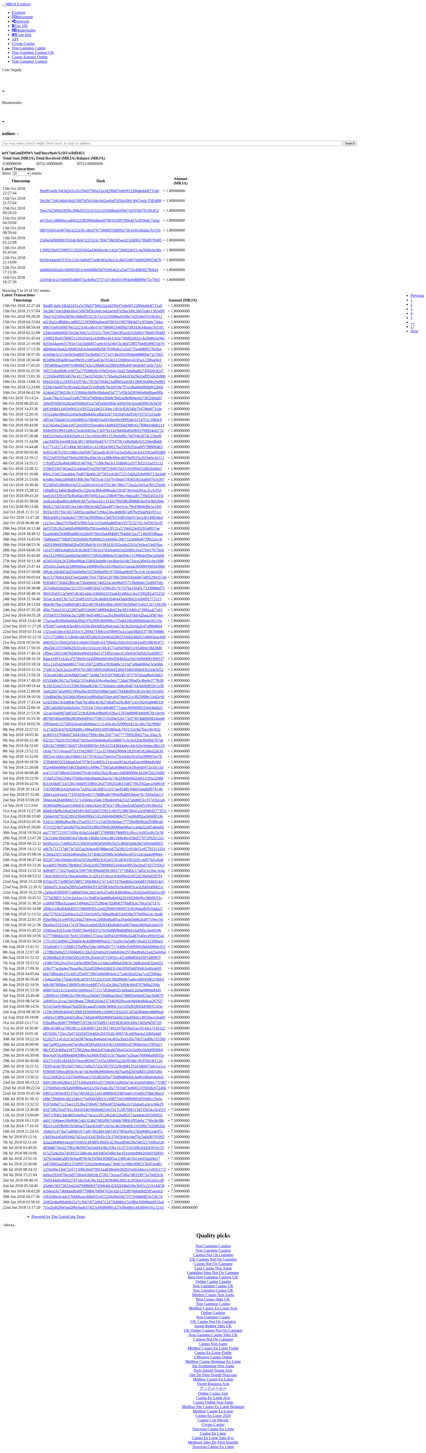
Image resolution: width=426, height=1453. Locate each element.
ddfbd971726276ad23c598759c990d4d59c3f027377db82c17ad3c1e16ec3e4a (104, 870)
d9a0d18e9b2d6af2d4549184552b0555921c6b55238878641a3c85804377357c (105, 811)
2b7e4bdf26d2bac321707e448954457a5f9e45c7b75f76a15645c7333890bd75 (104, 588)
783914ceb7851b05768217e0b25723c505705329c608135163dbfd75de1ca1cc (104, 1066)
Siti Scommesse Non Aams (213, 1366)
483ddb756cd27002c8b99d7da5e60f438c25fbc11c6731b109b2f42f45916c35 (103, 1148)
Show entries (22, 173)
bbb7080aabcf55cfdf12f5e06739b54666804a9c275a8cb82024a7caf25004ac (102, 974)
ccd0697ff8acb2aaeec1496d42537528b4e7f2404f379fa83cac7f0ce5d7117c (101, 903)
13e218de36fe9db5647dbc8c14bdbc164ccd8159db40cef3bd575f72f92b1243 (103, 838)
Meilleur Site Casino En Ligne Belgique (213, 1407)
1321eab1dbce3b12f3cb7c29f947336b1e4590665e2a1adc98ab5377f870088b (103, 631)
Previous (417, 295)
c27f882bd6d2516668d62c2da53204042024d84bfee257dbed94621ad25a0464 (104, 952)
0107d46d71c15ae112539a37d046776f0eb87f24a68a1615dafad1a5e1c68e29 (103, 1104)
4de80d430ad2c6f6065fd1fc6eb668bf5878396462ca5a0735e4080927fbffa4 (99, 270)
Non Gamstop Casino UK (213, 1286)
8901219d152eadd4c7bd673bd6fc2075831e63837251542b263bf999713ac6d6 (104, 474)
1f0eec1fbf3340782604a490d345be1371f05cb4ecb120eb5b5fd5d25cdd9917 (103, 653)
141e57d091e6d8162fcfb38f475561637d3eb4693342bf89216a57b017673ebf (103, 550)
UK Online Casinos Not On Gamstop (213, 1330)
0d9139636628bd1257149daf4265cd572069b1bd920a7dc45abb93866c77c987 (105, 1082)
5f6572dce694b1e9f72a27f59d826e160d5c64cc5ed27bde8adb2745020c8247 (103, 371)
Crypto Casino (23, 43)
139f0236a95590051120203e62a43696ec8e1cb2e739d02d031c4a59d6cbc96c (101, 250)
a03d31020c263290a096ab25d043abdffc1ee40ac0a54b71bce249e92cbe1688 (103, 561)
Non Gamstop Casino (29, 48)
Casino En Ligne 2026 (213, 1415)
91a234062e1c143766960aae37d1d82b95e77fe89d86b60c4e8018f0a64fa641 (103, 1077)
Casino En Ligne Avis (213, 1398)
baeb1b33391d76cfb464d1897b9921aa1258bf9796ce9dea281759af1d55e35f (103, 496)
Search (350, 143)
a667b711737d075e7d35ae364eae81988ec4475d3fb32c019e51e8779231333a (104, 849)
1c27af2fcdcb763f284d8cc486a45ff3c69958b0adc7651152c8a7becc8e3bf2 (101, 729)
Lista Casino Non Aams (213, 1268)
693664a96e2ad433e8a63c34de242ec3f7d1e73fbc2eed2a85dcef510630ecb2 (102, 805)
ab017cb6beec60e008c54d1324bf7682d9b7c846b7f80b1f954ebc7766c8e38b (103, 1120)
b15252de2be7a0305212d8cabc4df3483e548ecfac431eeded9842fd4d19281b (103, 1153)
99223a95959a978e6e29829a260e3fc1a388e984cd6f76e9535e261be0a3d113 (103, 458)
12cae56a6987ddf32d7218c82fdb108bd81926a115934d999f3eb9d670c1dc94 (103, 713)
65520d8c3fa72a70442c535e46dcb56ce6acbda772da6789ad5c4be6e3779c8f (103, 680)
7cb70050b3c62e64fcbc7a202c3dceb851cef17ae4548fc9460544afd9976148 (102, 789)
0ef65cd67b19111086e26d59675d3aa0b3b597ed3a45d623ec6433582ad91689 (104, 452)
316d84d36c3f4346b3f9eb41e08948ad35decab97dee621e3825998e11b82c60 (103, 697)
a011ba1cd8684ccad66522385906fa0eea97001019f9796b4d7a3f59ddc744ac (100, 220)
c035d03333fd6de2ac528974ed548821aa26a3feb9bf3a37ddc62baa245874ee (103, 615)
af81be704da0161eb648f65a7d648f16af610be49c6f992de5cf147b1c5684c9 (102, 420)
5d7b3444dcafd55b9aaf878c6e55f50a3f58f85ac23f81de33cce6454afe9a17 (101, 1158)
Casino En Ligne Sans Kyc (213, 1438)
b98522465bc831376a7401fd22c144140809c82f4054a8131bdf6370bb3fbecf (103, 1093)
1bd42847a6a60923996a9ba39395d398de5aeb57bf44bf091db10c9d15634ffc (103, 691)
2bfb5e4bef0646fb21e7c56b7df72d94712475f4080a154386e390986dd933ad (103, 1202)
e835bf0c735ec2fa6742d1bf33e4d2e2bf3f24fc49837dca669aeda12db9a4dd (102, 1033)
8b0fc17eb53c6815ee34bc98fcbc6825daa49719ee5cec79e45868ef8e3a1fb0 (102, 507)
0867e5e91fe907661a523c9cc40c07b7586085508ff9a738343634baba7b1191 (100, 230)
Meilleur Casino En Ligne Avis (213, 1308)
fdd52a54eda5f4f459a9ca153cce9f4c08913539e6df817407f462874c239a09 (102, 436)
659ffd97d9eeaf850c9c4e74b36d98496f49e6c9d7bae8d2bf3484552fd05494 (102, 1072)
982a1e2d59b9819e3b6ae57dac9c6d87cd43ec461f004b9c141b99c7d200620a (104, 1126)
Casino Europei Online (30, 57)
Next (414, 331)
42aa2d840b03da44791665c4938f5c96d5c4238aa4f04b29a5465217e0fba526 (103, 1142)
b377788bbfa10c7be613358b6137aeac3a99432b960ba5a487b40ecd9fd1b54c (103, 936)
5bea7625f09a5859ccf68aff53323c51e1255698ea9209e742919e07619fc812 (99, 210)
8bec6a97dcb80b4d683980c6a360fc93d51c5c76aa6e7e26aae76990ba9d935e (103, 1055)
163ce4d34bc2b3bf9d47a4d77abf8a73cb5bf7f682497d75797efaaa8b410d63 (103, 675)
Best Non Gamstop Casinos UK (213, 1277)
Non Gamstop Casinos (29, 61)
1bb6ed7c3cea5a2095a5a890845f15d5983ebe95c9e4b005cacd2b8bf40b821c (103, 887)
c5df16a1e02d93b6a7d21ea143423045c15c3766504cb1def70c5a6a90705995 (103, 1137)
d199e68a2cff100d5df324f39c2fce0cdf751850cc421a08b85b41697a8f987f (101, 957)
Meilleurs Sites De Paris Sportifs (213, 1442)
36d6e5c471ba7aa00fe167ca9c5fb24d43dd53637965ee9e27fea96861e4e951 (103, 1131)
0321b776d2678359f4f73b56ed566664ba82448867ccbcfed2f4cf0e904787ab (103, 740)
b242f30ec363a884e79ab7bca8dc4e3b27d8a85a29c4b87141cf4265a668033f (103, 702)
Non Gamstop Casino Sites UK (213, 1335)
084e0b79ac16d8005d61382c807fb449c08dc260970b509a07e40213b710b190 (104, 604)
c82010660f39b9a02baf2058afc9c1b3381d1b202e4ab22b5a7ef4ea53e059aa (102, 545)
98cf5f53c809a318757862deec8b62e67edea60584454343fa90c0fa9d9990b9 (103, 1050)
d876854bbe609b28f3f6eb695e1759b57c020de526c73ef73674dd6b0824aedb (104, 718)
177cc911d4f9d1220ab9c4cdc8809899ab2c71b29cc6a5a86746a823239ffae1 (103, 941)
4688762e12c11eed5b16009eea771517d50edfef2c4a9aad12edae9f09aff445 (102, 990)
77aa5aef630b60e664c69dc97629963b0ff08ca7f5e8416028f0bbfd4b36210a (102, 621)
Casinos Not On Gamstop (213, 1255)
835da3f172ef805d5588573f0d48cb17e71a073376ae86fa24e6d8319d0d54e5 (103, 881)
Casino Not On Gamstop (213, 1264)
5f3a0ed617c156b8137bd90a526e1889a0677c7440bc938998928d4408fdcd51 (104, 947)
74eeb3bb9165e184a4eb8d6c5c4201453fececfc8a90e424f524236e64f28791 (102, 876)
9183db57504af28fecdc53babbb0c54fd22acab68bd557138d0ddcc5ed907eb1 (103, 583)
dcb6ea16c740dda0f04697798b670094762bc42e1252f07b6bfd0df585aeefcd (103, 1191)
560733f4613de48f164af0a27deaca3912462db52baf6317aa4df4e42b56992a (102, 1115)
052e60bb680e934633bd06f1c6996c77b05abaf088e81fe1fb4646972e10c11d (103, 767)
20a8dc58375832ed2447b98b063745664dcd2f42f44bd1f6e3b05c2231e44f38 (103, 1186)
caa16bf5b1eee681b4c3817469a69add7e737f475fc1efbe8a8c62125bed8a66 (102, 441)
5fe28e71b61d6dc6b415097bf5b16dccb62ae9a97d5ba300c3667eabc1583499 (100, 201)
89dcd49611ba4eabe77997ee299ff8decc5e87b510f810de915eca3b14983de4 (103, 517)
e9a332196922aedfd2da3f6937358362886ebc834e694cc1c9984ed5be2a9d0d (103, 555)
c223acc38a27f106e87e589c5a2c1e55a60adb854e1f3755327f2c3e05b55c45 (103, 523)
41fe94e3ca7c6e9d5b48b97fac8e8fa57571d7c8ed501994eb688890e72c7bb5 (100, 280)
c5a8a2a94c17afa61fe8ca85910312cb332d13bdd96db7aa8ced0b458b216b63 (103, 979)
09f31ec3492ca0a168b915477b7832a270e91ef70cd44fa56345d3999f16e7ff (102, 756)
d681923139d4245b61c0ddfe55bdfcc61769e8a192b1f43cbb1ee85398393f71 (103, 642)
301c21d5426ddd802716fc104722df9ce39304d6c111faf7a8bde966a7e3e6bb (103, 664)
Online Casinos (213, 1313)
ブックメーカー (213, 1388)
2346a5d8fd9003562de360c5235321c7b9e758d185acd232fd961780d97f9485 (101, 240)
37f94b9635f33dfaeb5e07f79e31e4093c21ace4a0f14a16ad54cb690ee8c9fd (102, 762)
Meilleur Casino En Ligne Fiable (213, 1348)
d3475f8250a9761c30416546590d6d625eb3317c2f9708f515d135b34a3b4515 (104, 1110)
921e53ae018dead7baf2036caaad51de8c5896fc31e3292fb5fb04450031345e (102, 1006)
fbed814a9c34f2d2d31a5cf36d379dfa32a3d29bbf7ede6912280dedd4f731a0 (99, 191)
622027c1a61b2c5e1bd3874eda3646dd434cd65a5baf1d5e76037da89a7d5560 (104, 1039)
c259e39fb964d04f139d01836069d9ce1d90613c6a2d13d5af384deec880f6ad (103, 1012)
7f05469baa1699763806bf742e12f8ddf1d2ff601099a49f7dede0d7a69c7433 (102, 365)
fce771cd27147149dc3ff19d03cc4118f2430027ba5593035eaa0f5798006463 (103, 447)
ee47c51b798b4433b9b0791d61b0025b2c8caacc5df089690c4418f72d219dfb (103, 773)
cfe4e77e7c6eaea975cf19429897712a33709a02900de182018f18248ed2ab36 (103, 751)
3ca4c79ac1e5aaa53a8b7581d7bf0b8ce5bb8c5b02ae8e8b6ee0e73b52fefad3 (102, 398)
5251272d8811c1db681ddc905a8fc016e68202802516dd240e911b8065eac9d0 (104, 637)
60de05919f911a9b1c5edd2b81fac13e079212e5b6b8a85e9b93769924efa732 (103, 430)
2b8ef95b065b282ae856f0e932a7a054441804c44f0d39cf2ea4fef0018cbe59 (102, 403)
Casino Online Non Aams (213, 1402)
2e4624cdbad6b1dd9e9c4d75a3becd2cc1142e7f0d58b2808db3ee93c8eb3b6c (103, 501)
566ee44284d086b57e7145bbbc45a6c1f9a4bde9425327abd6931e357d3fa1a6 (104, 800)
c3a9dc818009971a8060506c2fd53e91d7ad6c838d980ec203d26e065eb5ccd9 (104, 892)
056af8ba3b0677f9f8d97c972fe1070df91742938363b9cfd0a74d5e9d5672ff (102, 1023)
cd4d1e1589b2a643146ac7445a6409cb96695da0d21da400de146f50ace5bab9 (104, 1017)
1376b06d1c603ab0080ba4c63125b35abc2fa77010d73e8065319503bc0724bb (104, 1088)
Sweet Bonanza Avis (213, 1384)
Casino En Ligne (213, 1433)
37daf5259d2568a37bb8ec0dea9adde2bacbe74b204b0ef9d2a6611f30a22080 (103, 778)
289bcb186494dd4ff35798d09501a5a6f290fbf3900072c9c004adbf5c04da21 (103, 909)
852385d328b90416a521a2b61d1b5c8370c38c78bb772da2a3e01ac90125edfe (104, 485)
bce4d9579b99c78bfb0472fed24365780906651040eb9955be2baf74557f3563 (103, 865)
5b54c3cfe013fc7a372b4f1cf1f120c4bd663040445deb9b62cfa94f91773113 (102, 599)
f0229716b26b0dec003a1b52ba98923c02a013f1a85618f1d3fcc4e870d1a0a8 (103, 860)
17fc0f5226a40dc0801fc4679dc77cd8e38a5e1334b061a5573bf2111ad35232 (103, 463)
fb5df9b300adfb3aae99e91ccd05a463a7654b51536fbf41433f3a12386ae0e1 (102, 360)
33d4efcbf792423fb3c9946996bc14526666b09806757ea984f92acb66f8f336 (103, 816)
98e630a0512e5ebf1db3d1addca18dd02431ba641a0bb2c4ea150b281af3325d (103, 593)
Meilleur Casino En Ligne (213, 1379)
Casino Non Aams (213, 1344)
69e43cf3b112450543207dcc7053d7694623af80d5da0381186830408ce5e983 (104, 382)
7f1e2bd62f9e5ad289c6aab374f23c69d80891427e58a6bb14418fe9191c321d (103, 1207)
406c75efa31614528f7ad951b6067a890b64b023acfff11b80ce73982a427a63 (102, 610)
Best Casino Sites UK (213, 1299)
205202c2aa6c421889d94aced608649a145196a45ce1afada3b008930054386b (104, 566)
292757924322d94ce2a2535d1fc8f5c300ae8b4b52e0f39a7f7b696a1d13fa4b (103, 914)
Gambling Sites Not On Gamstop (213, 1273)
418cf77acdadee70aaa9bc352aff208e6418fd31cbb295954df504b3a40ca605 (102, 968)
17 (412, 326)
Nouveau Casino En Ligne (213, 1429)
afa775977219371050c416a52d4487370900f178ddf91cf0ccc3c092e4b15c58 (103, 832)
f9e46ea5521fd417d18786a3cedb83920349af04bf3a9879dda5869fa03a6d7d (103, 925)
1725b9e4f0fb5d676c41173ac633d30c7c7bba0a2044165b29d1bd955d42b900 (104, 376)
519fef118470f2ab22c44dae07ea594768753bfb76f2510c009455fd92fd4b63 (102, 468)
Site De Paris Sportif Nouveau (213, 1375)
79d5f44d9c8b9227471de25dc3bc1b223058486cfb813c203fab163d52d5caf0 (103, 1180)
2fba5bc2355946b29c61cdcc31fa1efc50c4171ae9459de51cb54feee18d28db (102, 648)
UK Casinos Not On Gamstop (213, 1259)
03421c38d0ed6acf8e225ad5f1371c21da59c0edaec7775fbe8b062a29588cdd (103, 822)
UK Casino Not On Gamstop (213, 1321)
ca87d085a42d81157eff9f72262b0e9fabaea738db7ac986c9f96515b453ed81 (102, 1164)
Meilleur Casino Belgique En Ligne (213, 1361)
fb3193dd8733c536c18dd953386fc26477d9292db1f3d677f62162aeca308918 (103, 784)
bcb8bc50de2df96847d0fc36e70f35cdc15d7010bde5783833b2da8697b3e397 (103, 479)
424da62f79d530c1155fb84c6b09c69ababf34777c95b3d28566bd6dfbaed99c (103, 392)
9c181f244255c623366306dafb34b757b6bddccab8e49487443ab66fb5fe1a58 (103, 686)
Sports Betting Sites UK (213, 1326)
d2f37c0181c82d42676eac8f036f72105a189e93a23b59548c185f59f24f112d (102, 1061)
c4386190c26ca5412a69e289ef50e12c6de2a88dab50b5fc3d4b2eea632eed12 (103, 963)
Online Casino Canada (213, 1281)
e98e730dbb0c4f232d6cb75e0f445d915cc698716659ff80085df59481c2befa (102, 1099)
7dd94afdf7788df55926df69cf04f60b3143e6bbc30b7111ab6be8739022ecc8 (102, 539)
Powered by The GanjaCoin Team (58, 1216)
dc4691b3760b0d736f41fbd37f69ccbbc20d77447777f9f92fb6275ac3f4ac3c (102, 735)
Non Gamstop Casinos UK (33, 52)
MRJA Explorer (18, 4)
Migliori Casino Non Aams (213, 1295)
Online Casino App (213, 1393)
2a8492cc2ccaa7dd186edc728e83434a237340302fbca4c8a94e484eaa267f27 (103, 1001)
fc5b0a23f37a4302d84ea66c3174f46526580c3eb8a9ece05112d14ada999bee (103, 854)
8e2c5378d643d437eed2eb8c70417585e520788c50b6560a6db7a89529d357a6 (104, 577)
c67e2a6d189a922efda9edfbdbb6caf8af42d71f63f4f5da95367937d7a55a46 (102, 414)
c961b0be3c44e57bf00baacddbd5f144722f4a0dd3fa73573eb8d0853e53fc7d (102, 1196)
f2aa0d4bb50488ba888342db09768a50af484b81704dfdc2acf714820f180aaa (103, 534)
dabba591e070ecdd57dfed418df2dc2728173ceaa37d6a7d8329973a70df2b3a (103, 1175)
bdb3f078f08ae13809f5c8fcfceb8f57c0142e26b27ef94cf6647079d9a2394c (101, 985)
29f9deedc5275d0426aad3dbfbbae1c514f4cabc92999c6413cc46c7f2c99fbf (102, 724)
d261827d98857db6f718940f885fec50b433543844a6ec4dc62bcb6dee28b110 (103, 746)
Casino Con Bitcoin (213, 1420)
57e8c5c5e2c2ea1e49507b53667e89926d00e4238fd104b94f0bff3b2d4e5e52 (103, 669)
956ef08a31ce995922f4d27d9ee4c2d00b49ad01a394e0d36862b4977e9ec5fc (103, 919)
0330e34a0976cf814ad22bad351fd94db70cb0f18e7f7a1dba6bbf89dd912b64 (103, 387)
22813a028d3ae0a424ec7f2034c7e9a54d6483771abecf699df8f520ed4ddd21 (103, 708)
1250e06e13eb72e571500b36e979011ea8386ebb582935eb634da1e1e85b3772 (104, 1169)
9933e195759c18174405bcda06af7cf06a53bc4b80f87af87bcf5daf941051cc (102, 512)
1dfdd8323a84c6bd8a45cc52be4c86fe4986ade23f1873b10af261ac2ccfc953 (102, 490)
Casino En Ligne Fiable (213, 1353)
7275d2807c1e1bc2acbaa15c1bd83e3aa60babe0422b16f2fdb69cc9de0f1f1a (102, 898)
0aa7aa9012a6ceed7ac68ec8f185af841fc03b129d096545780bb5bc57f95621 (102, 1044)
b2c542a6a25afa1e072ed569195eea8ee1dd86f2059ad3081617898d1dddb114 (103, 425)
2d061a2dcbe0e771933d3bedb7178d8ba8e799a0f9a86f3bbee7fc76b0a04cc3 (103, 794)
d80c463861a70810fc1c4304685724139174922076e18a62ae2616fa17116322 (104, 1028)
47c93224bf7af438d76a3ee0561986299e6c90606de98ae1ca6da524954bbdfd (103, 827)
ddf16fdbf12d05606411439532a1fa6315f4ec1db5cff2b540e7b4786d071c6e (102, 409)
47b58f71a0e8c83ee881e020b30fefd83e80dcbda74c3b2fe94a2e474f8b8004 (102, 626)
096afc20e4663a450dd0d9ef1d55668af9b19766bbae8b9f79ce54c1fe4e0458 (102, 572)
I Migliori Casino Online (213, 1357)
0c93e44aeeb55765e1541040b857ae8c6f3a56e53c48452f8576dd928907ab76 (100, 260)
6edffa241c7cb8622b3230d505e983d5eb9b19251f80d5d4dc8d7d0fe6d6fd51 (103, 843)
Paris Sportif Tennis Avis (213, 1370)
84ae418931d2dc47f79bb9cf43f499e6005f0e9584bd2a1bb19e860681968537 (103, 659)
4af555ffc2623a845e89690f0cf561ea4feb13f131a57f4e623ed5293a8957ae (101, 528)
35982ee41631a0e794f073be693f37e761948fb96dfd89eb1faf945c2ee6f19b (102, 930)
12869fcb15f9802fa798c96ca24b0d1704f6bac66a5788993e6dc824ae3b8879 (103, 995)
